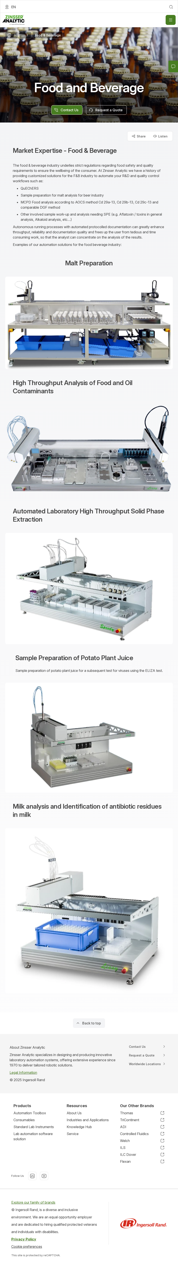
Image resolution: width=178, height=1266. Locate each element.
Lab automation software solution (33, 1136)
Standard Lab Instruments (33, 1127)
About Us (74, 1113)
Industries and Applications (88, 1120)
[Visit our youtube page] (44, 1176)
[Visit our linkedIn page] (32, 1176)
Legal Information (23, 1072)
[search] (171, 7)
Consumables (24, 1120)
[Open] (171, 20)
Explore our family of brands (33, 1202)
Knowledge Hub (79, 1127)
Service (73, 1134)
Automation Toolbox (29, 1113)
